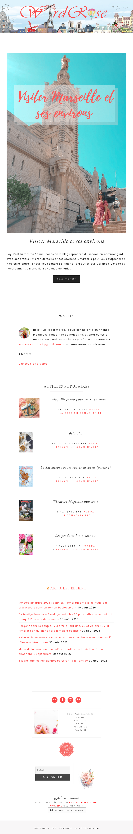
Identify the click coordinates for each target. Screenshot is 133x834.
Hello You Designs (87, 828)
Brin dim (75, 433)
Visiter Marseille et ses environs (66, 240)
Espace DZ (80, 720)
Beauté (80, 717)
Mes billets (80, 727)
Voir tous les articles (33, 363)
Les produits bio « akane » (75, 536)
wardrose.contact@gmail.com (40, 344)
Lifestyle (80, 723)
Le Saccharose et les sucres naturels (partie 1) (76, 467)
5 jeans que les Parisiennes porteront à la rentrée (53, 660)
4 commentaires (77, 515)
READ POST (66, 279)
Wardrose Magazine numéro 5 (75, 502)
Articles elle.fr (68, 588)
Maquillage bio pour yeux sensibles (79, 399)
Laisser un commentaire (81, 413)
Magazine (80, 730)
